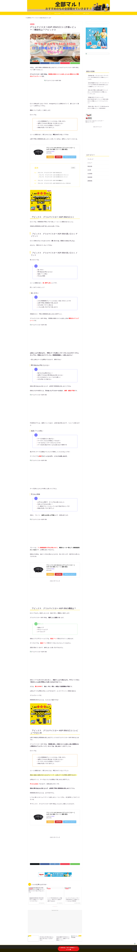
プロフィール (67, 13)
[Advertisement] (55, 592)
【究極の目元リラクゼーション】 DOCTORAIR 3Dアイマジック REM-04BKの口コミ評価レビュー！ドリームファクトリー (98, 100)
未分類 (89, 170)
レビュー (32, 24)
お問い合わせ (86, 13)
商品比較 (90, 166)
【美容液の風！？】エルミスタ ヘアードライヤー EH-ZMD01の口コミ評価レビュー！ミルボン (98, 77)
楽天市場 (58, 156)
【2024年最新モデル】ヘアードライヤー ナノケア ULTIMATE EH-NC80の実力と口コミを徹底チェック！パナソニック (98, 84)
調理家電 (90, 180)
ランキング (90, 159)
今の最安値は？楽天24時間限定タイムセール (68, 948)
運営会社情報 (57, 13)
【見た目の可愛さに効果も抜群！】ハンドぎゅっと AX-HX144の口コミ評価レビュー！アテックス (98, 92)
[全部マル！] (68, 11)
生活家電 (90, 173)
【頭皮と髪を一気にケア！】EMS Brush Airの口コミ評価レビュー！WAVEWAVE (98, 107)
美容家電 (90, 177)
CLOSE (73, 167)
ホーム (49, 13)
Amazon (50, 157)
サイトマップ (77, 13)
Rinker (52, 151)
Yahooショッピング (70, 156)
